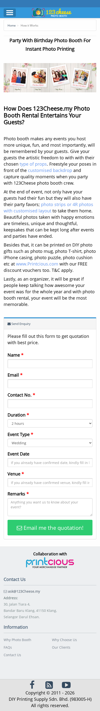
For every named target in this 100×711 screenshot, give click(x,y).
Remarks (18, 494)
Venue (16, 474)
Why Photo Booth (17, 639)
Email (15, 375)
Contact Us (12, 655)
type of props (33, 164)
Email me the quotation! (52, 527)
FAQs (8, 647)
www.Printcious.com (37, 264)
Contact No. (21, 395)
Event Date (18, 454)
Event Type (20, 434)
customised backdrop (50, 170)
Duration (18, 415)
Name (16, 355)
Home (12, 25)
